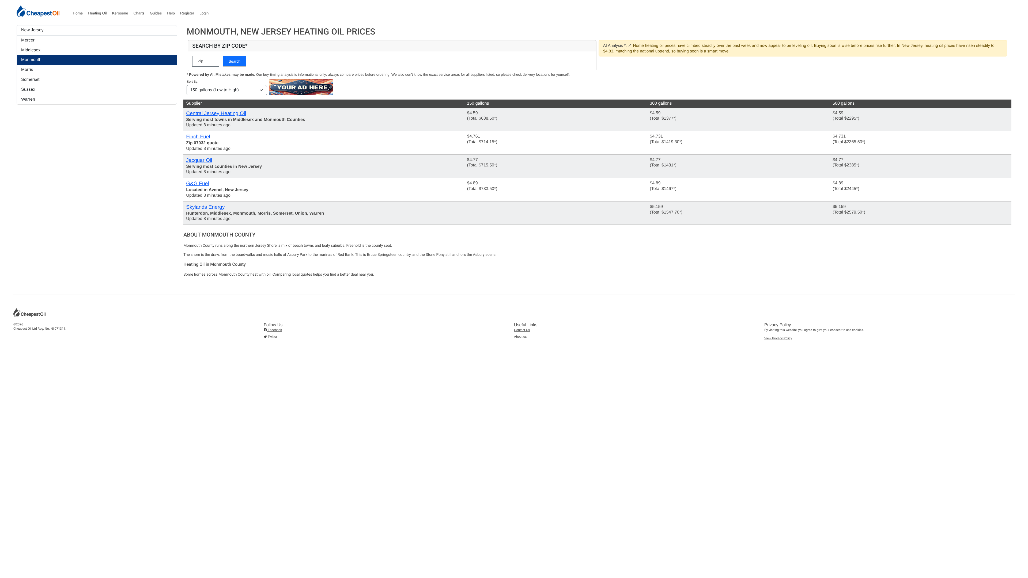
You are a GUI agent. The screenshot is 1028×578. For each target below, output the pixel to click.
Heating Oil (97, 13)
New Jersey (32, 30)
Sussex (28, 89)
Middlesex (30, 50)
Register (187, 13)
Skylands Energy (205, 207)
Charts (139, 13)
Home (78, 13)
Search (234, 61)
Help (171, 13)
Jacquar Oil (199, 160)
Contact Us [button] (522, 330)
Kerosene (120, 13)
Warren (28, 99)
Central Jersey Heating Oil (216, 113)
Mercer (28, 40)
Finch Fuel (198, 137)
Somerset (30, 79)
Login (204, 13)
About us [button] (520, 337)
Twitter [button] (272, 337)
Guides (156, 13)
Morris (27, 69)
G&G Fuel (197, 184)
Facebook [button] (274, 330)
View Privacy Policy (778, 338)
